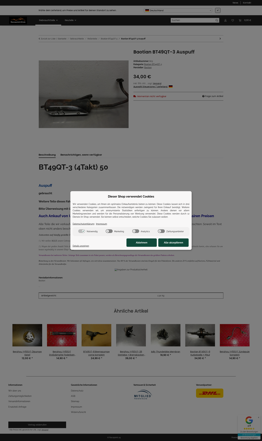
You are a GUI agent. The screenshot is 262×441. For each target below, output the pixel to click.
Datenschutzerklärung (83, 224)
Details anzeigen (81, 246)
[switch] (81, 231)
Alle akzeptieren (173, 242)
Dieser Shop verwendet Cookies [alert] (131, 196)
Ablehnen (141, 242)
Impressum (101, 224)
